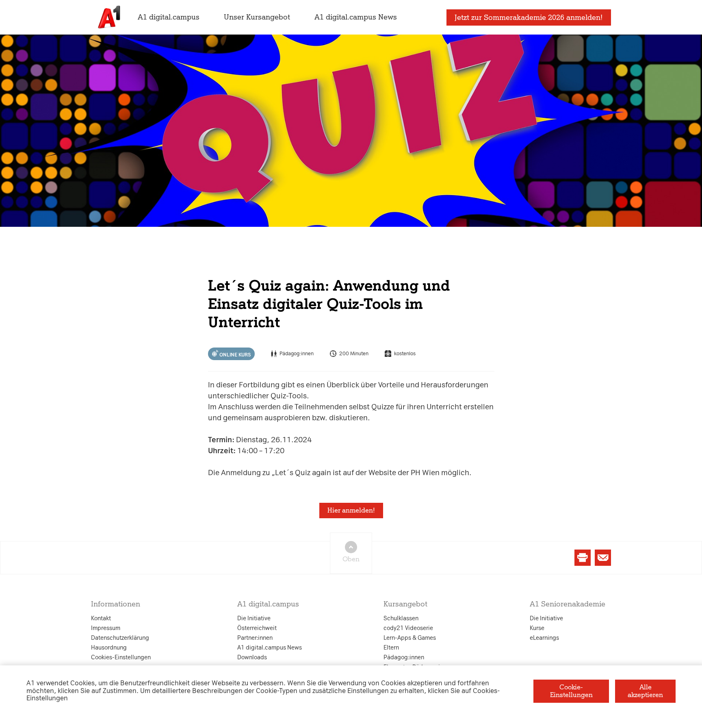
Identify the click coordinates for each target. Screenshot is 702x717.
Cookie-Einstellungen (571, 690)
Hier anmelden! (351, 510)
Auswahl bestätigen (395, 452)
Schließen (220, 452)
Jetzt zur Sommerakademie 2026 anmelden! (529, 17)
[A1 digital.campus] (108, 17)
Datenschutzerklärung (268, 278)
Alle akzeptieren (645, 690)
